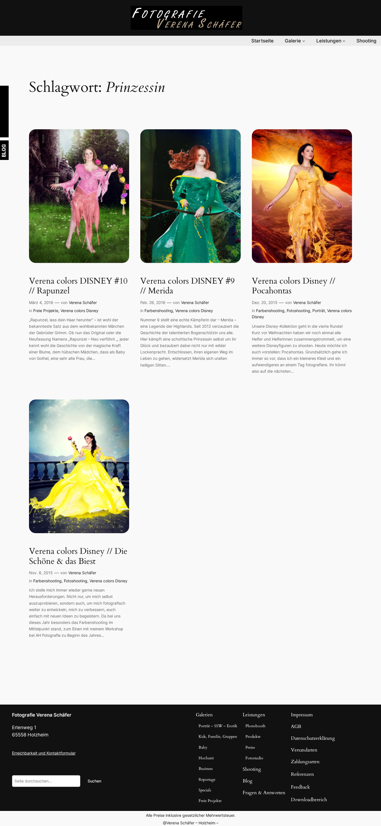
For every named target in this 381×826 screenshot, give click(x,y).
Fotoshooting (298, 310)
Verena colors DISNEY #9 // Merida (187, 286)
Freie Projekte (45, 310)
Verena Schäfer (83, 302)
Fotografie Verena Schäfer (41, 715)
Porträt (318, 310)
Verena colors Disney (79, 310)
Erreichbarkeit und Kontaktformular (44, 753)
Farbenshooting (158, 310)
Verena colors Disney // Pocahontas (293, 286)
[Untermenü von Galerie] (303, 40)
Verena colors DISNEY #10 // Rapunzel (78, 286)
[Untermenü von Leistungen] (344, 40)
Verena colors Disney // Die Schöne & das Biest (78, 556)
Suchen (94, 781)
